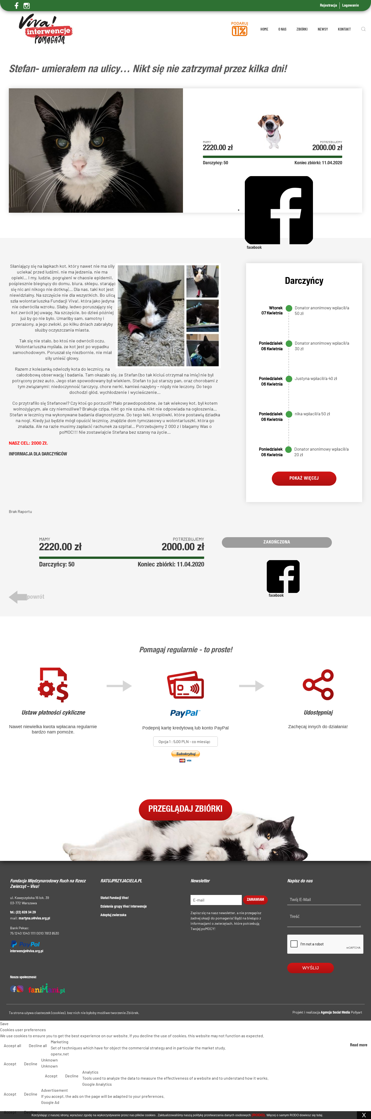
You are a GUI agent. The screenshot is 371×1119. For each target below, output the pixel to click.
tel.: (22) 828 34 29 (23, 912)
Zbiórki (302, 28)
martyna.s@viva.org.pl (34, 918)
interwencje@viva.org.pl (26, 951)
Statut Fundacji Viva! (114, 898)
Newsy (323, 28)
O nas (282, 28)
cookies (150, 1115)
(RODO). (259, 1115)
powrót (35, 597)
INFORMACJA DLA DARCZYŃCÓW (38, 454)
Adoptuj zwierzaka (113, 915)
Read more (358, 1046)
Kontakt (344, 28)
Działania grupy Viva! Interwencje (123, 907)
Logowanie (350, 6)
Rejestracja (328, 6)
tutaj (319, 1115)
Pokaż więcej (304, 478)
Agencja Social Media (335, 1013)
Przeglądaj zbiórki (185, 810)
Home (264, 28)
